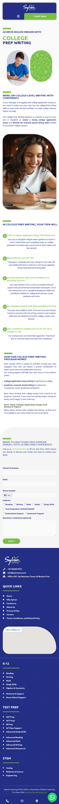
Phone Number (9, 492)
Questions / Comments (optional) (17, 518)
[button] (18, 16)
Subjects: (7, 500)
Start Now (40, 16)
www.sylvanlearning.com (36, 792)
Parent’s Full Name (11, 468)
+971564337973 (19, 449)
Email (5, 479)
